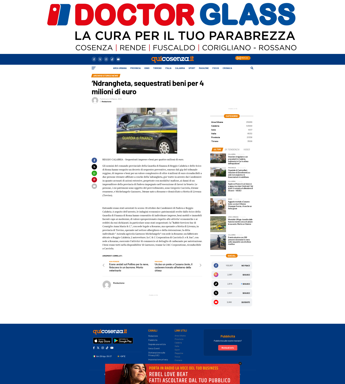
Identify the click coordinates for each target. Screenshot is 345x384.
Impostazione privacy (158, 359)
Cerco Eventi (154, 348)
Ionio (146, 68)
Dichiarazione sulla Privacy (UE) (156, 354)
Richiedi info (228, 347)
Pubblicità (152, 340)
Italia (168, 68)
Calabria (180, 68)
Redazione (106, 101)
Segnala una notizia (157, 344)
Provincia (135, 68)
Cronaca (227, 68)
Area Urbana (120, 68)
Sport (192, 68)
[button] (238, 57)
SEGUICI (246, 275)
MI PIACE (246, 266)
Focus (215, 68)
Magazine (204, 68)
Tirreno (157, 68)
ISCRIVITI (246, 302)
